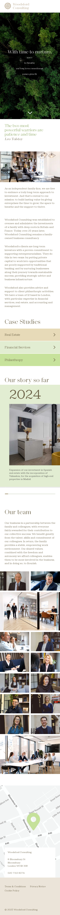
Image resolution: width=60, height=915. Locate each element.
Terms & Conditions (15, 886)
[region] (30, 439)
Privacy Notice (38, 886)
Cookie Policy (12, 890)
